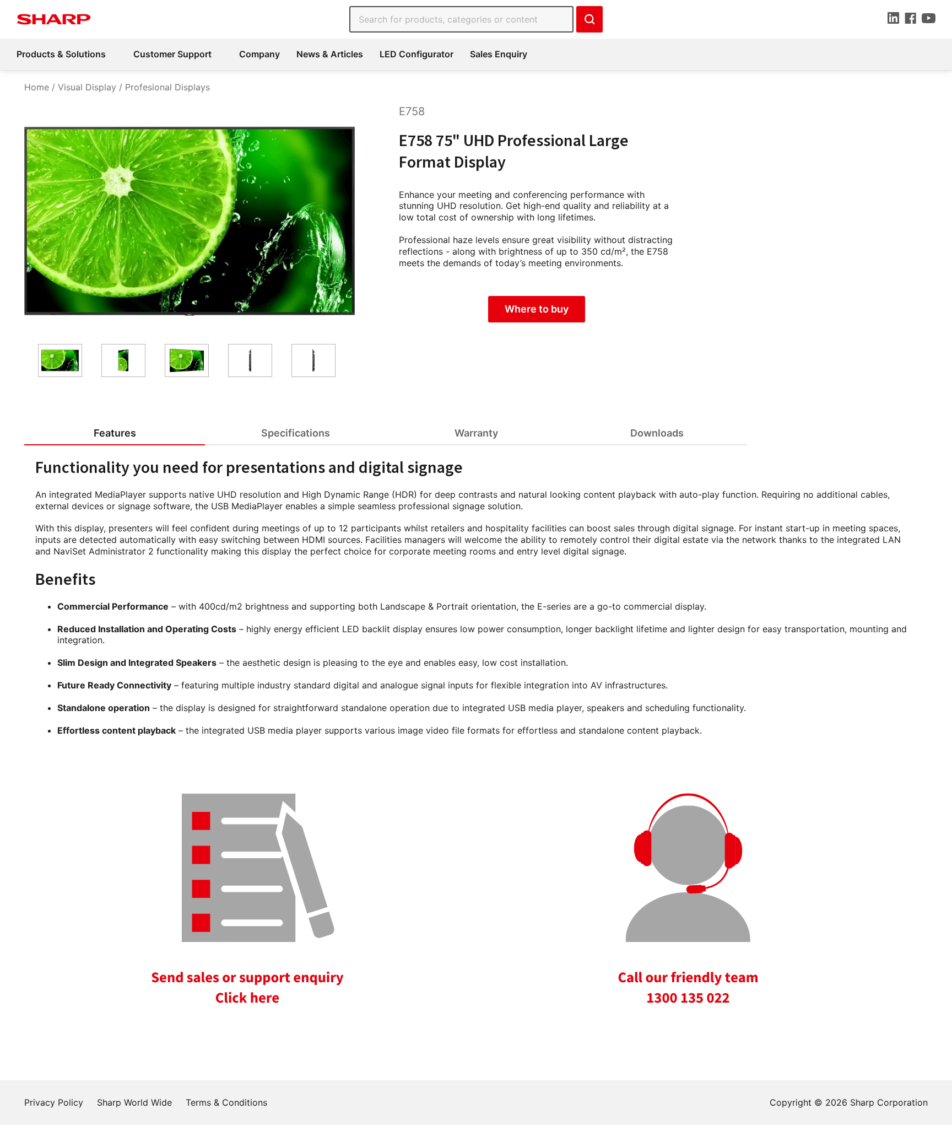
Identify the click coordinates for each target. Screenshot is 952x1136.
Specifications (295, 433)
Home (36, 87)
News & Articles (329, 54)
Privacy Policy (53, 1102)
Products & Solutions (61, 54)
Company (259, 54)
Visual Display (87, 87)
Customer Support (172, 54)
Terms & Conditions (226, 1102)
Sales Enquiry (498, 54)
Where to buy (537, 309)
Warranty (476, 433)
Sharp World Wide (134, 1102)
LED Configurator (416, 54)
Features (115, 433)
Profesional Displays (167, 87)
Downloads (657, 433)
